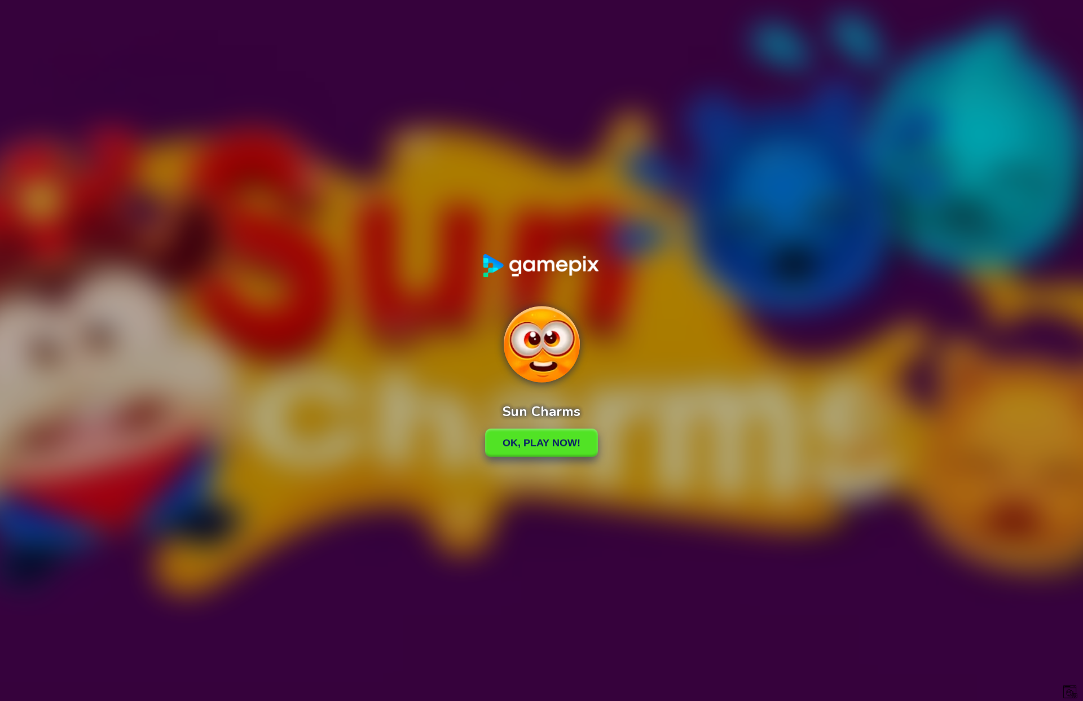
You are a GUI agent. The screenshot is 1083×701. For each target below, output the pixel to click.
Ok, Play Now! (541, 442)
